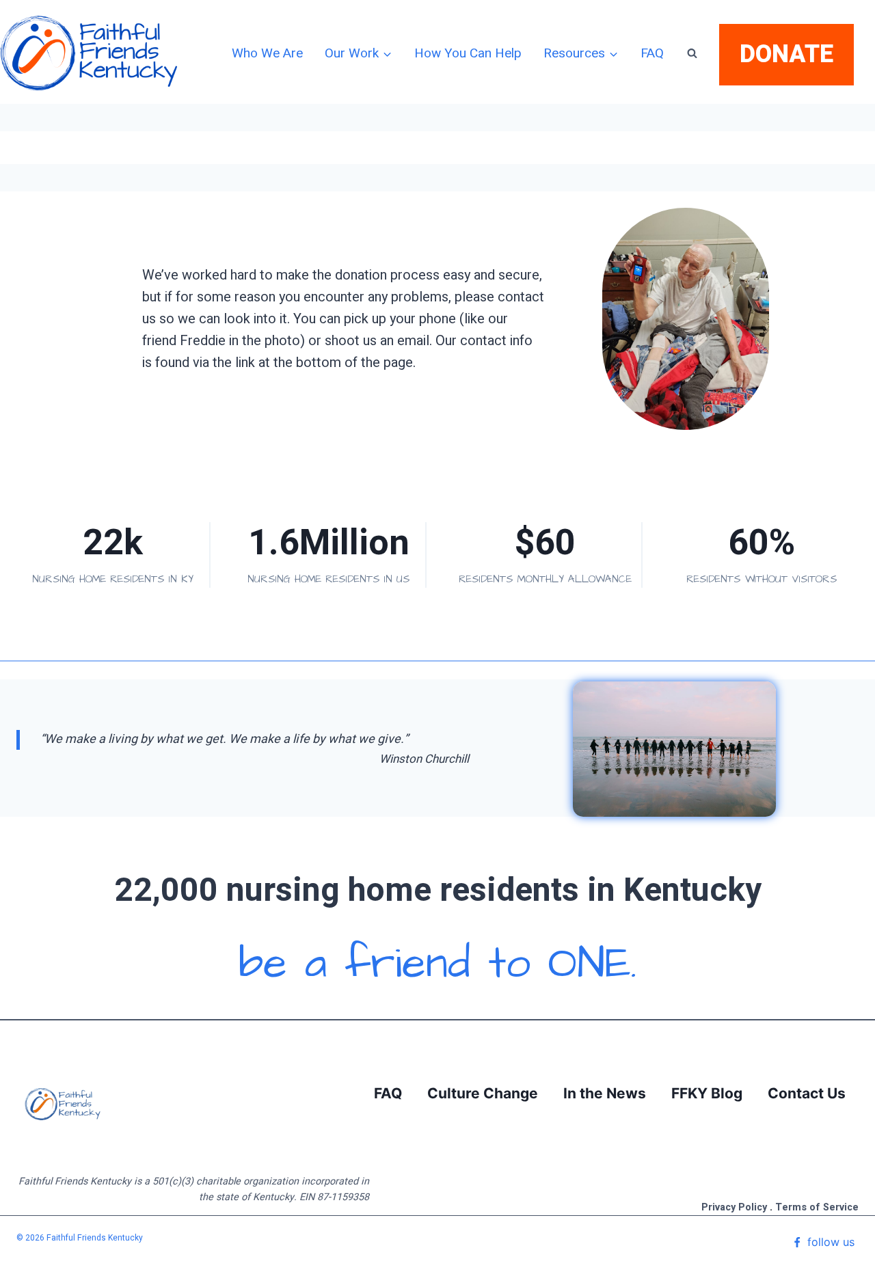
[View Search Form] (692, 53)
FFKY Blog (706, 1093)
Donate (786, 54)
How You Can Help (468, 53)
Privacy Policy (734, 1207)
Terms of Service (817, 1207)
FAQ (652, 53)
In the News (604, 1093)
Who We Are (267, 53)
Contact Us (807, 1093)
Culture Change (482, 1093)
